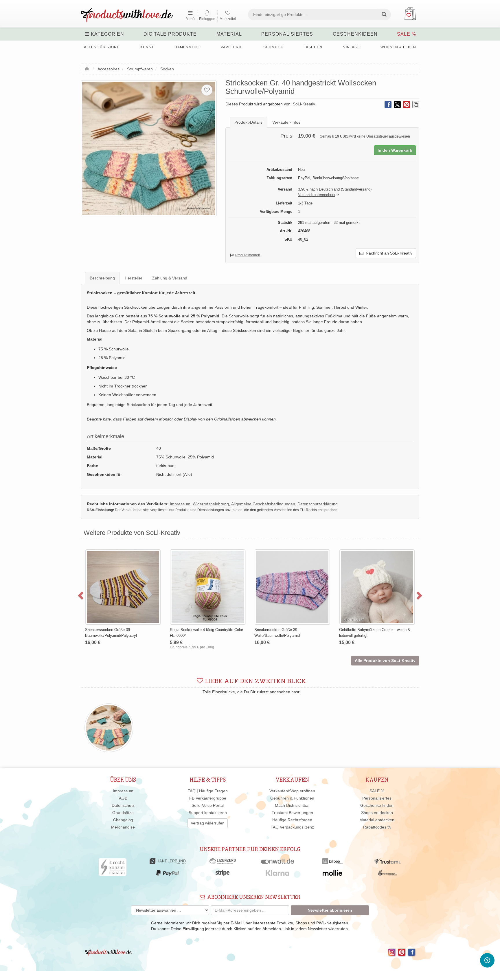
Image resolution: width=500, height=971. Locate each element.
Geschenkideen (355, 34)
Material (229, 34)
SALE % (406, 34)
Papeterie (231, 47)
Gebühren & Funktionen (292, 798)
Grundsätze (123, 812)
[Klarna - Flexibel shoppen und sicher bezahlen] (278, 874)
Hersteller (133, 278)
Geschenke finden (377, 805)
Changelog (123, 820)
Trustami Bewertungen (292, 812)
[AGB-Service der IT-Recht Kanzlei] (113, 868)
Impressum (123, 791)
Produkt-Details (248, 122)
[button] (316, 195)
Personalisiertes (287, 34)
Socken (167, 69)
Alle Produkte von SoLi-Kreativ (385, 660)
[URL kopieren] (415, 104)
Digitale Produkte (170, 34)
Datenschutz (123, 805)
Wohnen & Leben (398, 47)
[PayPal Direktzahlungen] (167, 874)
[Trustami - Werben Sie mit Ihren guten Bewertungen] (387, 862)
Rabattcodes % (377, 827)
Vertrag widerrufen (208, 823)
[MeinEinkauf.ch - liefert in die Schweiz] (387, 874)
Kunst (147, 47)
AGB (123, 798)
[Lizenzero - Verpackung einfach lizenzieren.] (222, 862)
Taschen (313, 47)
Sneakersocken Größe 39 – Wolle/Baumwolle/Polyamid (223, 633)
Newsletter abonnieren (330, 910)
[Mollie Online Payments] (332, 874)
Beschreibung (102, 278)
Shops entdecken (377, 812)
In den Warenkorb (395, 150)
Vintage (351, 47)
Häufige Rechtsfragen (292, 820)
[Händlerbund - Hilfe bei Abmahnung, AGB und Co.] (167, 862)
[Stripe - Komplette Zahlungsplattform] (222, 874)
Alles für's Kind (102, 47)
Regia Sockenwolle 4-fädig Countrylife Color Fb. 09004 (152, 633)
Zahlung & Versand (169, 278)
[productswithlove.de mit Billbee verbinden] (332, 862)
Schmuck (273, 47)
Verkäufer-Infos (286, 122)
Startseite (87, 68)
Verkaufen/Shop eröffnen (292, 791)
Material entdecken (376, 820)
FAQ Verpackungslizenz (292, 827)
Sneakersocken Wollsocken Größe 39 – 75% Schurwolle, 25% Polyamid (407, 563)
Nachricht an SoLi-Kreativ (387, 253)
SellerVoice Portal (208, 805)
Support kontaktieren (208, 812)
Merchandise (123, 827)
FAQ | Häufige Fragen (208, 791)
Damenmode (187, 47)
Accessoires (109, 69)
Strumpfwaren (140, 69)
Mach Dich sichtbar (292, 805)
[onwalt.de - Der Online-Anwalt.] (277, 862)
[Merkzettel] (207, 90)
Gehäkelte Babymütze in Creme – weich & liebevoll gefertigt (320, 633)
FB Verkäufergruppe (207, 798)
